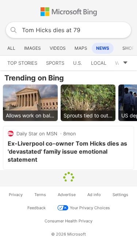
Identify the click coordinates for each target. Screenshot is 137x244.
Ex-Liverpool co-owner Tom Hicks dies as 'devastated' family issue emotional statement (67, 151)
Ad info (94, 194)
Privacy (16, 194)
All (11, 48)
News (102, 48)
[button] (128, 63)
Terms (40, 194)
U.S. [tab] (78, 63)
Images (32, 48)
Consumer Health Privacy (68, 221)
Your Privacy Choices (90, 207)
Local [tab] (98, 63)
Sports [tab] (55, 63)
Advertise (67, 194)
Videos (58, 48)
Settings (120, 194)
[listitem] (30, 103)
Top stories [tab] (22, 63)
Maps (81, 48)
